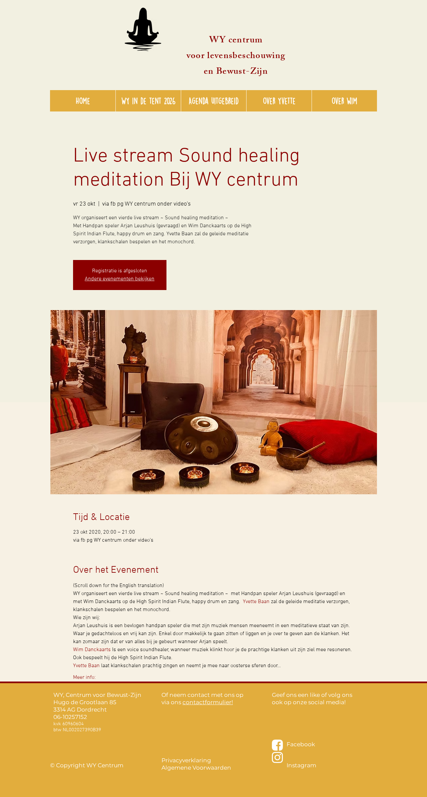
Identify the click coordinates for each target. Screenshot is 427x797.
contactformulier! (207, 702)
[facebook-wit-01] (277, 745)
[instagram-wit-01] (277, 757)
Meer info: (84, 677)
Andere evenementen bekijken (119, 279)
